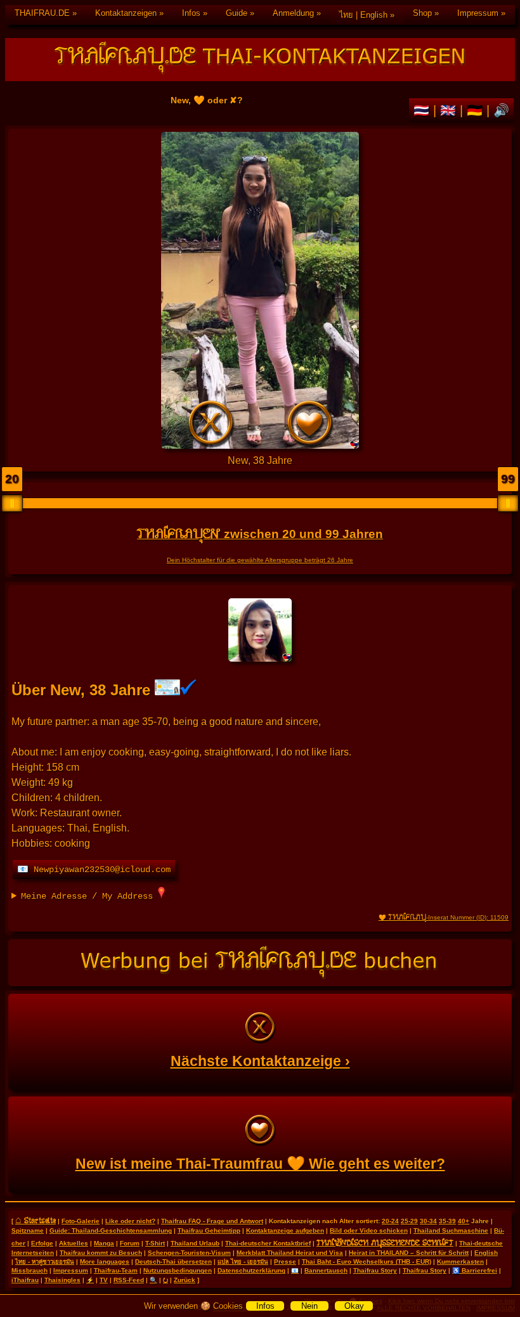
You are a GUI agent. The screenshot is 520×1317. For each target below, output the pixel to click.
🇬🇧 (450, 110)
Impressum (477, 13)
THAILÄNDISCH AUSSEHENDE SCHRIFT (384, 1242)
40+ (463, 1220)
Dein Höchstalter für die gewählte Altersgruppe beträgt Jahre (260, 559)
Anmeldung (293, 13)
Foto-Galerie (81, 1220)
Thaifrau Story (375, 1270)
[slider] (12, 503)
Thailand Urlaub (195, 1243)
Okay (354, 1306)
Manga (104, 1243)
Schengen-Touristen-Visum (189, 1252)
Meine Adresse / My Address (89, 896)
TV (104, 1279)
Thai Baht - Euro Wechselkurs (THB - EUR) (366, 1261)
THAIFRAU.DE (42, 13)
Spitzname (27, 1230)
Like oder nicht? (130, 1220)
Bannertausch (326, 1270)
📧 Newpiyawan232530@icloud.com (94, 869)
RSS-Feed (129, 1279)
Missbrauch (29, 1270)
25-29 (409, 1220)
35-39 (447, 1220)
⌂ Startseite (35, 1220)
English (486, 1252)
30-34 (428, 1220)
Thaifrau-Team (116, 1270)
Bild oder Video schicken (369, 1230)
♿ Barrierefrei (474, 1270)
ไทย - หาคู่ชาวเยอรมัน (44, 1261)
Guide (236, 13)
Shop (422, 13)
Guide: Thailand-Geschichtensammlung (110, 1230)
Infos (191, 13)
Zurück (184, 1279)
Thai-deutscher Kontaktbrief (268, 1243)
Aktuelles (73, 1243)
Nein (309, 1306)
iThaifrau (25, 1279)
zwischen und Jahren (260, 534)
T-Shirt (155, 1243)
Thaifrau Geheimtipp (209, 1230)
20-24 (390, 1220)
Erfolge (42, 1243)
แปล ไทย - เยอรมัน (243, 1261)
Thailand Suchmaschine (450, 1230)
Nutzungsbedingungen (177, 1270)
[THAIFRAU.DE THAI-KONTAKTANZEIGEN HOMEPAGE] (260, 59)
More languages (104, 1261)
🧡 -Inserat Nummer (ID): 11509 (444, 917)
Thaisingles (62, 1279)
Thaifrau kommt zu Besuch (101, 1252)
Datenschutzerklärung (251, 1270)
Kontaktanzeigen (126, 13)
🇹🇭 (423, 110)
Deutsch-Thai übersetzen (173, 1261)
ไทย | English (363, 15)
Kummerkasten (460, 1261)
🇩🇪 (476, 110)
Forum (130, 1243)
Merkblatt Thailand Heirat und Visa (290, 1252)
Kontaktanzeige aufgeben (285, 1230)
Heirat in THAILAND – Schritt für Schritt (409, 1252)
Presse (285, 1261)
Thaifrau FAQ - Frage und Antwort (212, 1220)
